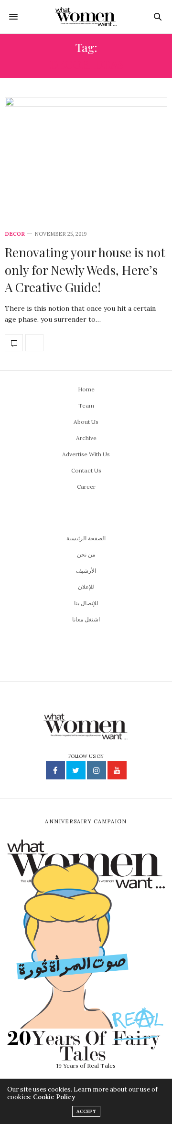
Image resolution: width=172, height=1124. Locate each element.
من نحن (86, 554)
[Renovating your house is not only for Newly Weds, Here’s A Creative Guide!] (86, 158)
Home (86, 389)
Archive (86, 437)
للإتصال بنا (86, 603)
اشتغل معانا (86, 619)
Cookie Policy (54, 1097)
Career (86, 486)
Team (86, 405)
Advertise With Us (86, 454)
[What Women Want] (86, 16)
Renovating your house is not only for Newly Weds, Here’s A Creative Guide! (85, 269)
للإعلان (86, 586)
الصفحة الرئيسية (86, 538)
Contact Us (86, 470)
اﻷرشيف (86, 570)
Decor (15, 234)
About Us (86, 421)
